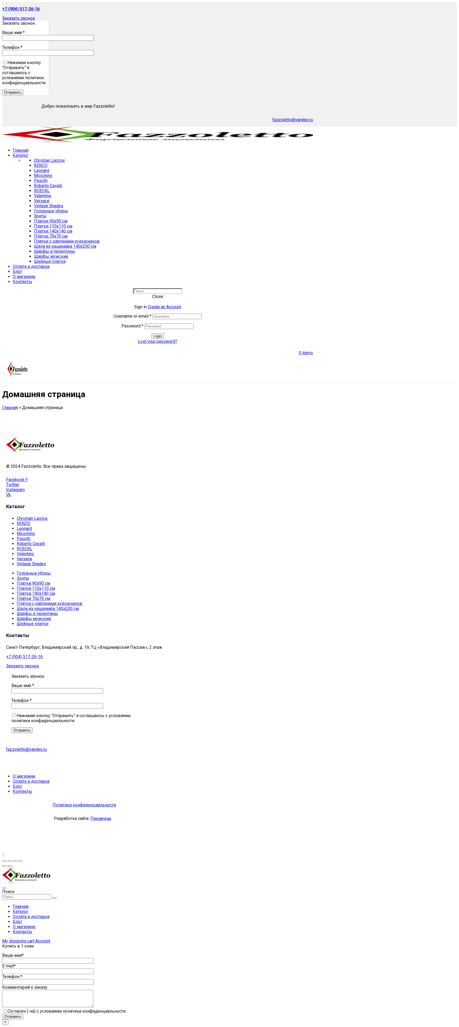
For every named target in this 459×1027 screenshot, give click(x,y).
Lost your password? (157, 341)
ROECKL (42, 190)
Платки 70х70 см (50, 236)
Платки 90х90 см (50, 221)
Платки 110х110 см (53, 226)
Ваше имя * (13, 32)
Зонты (40, 215)
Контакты (22, 931)
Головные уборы (51, 210)
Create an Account (164, 306)
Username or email (132, 316)
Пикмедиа (100, 818)
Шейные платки (50, 261)
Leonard (41, 170)
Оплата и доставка (31, 916)
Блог (17, 921)
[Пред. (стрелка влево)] (4, 866)
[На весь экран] (15, 861)
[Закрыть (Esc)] (4, 861)
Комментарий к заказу (24, 987)
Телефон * (12, 47)
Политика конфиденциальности (84, 804)
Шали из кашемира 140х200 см (65, 246)
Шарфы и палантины (54, 251)
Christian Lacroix (49, 160)
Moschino (43, 175)
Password (132, 326)
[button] (18, 18)
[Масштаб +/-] (20, 861)
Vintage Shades (48, 205)
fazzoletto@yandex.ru (292, 119)
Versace (41, 200)
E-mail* (9, 966)
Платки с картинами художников (67, 241)
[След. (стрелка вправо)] (9, 866)
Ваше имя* (13, 955)
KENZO (41, 165)
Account (42, 941)
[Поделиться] (9, 861)
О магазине (24, 926)
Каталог (20, 911)
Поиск (8, 891)
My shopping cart (18, 941)
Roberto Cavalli (48, 185)
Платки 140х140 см (53, 231)
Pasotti (41, 180)
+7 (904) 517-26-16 (24, 656)
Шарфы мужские (51, 256)
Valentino (42, 195)
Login (158, 336)
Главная (20, 906)
